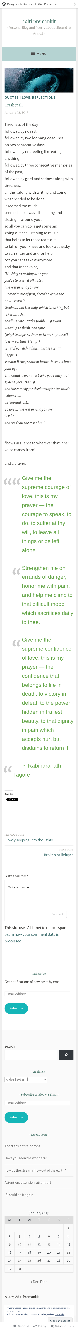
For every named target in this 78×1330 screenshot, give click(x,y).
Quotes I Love (17, 97)
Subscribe (39, 973)
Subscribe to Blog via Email (39, 1094)
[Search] (66, 1055)
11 (29, 1244)
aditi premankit (39, 21)
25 (29, 1260)
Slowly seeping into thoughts (29, 837)
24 (20, 1260)
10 (19, 1244)
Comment (57, 914)
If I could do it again (19, 1195)
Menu (42, 54)
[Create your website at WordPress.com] (39, 4)
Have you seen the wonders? (25, 1158)
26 (39, 1260)
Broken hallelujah (58, 852)
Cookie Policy (60, 1314)
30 (9, 1268)
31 (19, 1268)
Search (10, 1046)
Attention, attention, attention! (28, 1182)
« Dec (34, 1282)
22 (68, 1252)
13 (49, 1244)
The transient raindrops (22, 1146)
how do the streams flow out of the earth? (35, 1170)
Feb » (43, 1282)
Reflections (44, 97)
